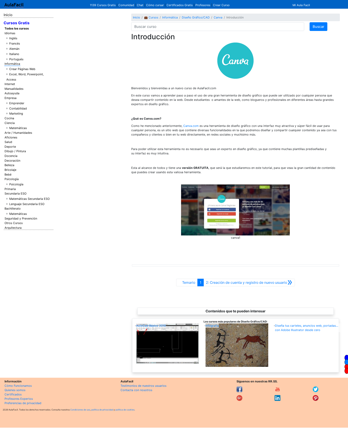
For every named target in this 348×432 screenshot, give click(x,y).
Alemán (14, 48)
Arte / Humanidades (18, 132)
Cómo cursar (155, 5)
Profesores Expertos (19, 399)
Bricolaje (10, 170)
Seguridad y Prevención (21, 218)
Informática (12, 64)
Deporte (10, 146)
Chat (140, 5)
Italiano (14, 54)
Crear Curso (221, 5)
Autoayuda (12, 93)
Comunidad (126, 5)
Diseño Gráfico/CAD (196, 17)
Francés (14, 43)
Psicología (12, 179)
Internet (10, 84)
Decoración (12, 160)
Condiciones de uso (80, 409)
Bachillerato (13, 208)
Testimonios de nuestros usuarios (143, 385)
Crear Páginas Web (22, 69)
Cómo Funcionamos (18, 385)
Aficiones (11, 137)
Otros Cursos (14, 223)
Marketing (16, 113)
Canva (218, 17)
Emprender (16, 103)
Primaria (10, 189)
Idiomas (10, 33)
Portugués (16, 59)
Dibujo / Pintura (15, 151)
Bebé (8, 174)
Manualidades (14, 88)
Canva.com (191, 126)
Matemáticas (18, 128)
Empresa (10, 98)
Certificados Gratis (180, 5)
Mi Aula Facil (301, 5)
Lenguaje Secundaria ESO (26, 204)
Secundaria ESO (15, 193)
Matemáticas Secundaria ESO (29, 199)
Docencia (11, 156)
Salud (8, 142)
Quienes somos (15, 390)
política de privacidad (102, 409)
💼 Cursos (151, 17)
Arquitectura (13, 227)
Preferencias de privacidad (23, 403)
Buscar (318, 26)
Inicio (8, 15)
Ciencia (10, 123)
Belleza (9, 165)
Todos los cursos (17, 28)
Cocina (9, 118)
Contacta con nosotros (136, 390)
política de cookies (124, 409)
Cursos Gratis (17, 23)
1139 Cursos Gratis (103, 5)
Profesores (202, 5)
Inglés (13, 38)
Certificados (13, 394)
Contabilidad (18, 108)
